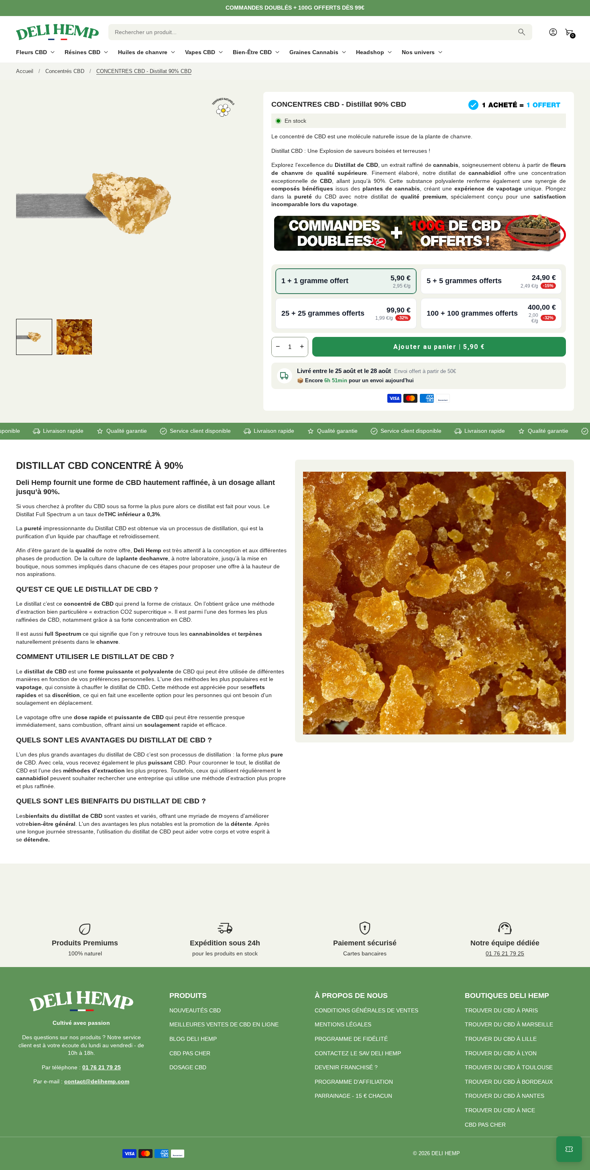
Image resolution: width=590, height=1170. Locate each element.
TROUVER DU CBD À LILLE (501, 1039)
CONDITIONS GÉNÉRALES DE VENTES (366, 1010)
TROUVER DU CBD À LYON (501, 1053)
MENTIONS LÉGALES (343, 1024)
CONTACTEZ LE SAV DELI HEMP (358, 1053)
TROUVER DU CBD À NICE (500, 1110)
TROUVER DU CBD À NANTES (504, 1096)
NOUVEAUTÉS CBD (195, 1010)
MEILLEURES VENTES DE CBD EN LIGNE (224, 1024)
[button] (34, 337)
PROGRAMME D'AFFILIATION (354, 1082)
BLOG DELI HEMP (193, 1039)
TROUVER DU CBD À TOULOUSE (509, 1067)
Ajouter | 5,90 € (439, 347)
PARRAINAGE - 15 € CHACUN (353, 1096)
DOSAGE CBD (187, 1067)
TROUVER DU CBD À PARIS (501, 1010)
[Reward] (569, 1149)
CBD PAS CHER (189, 1053)
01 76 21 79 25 (505, 953)
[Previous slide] (23, 337)
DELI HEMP (445, 1153)
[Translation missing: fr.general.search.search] (522, 32)
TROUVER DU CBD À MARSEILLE (509, 1024)
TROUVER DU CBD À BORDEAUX (509, 1082)
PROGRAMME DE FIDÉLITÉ (351, 1039)
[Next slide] (232, 337)
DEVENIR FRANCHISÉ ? (346, 1067)
